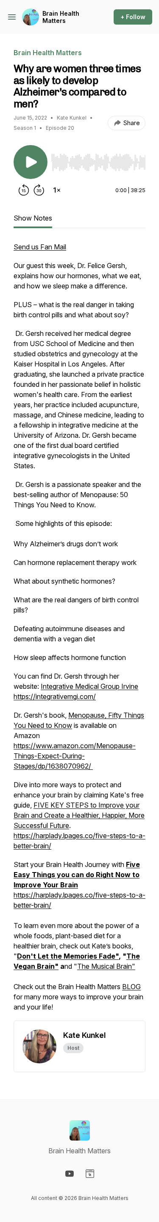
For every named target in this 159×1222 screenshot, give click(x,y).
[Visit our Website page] (90, 1173)
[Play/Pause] (30, 162)
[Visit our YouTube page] (69, 1173)
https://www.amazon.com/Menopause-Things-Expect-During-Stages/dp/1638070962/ (75, 755)
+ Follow (132, 16)
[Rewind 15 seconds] (24, 190)
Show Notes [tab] (33, 218)
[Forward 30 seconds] (39, 190)
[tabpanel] (79, 631)
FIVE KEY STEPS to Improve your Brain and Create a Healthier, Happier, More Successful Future (79, 815)
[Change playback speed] (56, 190)
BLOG (131, 986)
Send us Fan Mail (40, 247)
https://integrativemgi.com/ (55, 696)
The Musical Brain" (106, 966)
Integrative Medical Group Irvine (89, 686)
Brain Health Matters (60, 17)
